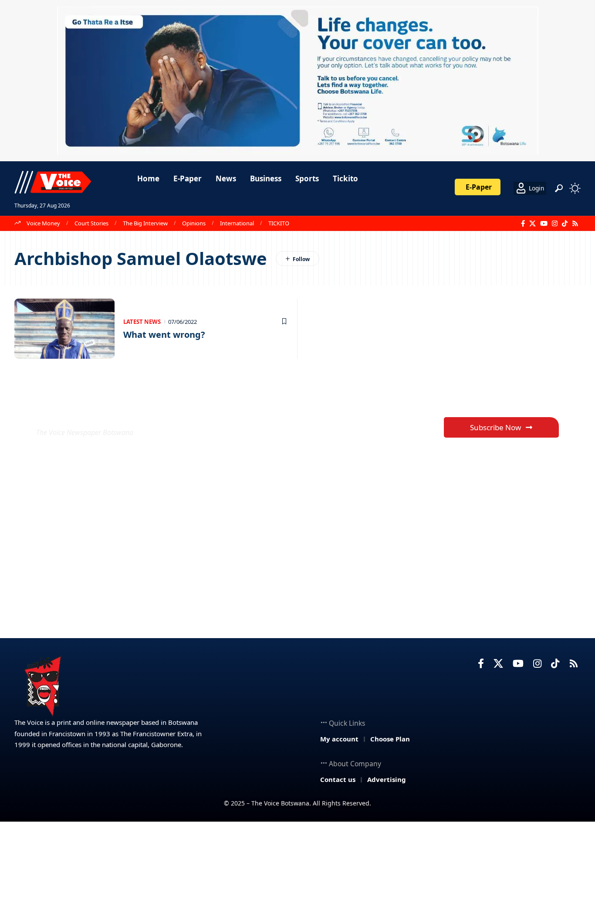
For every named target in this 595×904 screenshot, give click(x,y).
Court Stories (91, 223)
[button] (559, 188)
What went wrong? (164, 334)
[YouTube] (544, 223)
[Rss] (575, 223)
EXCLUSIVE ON (100, 411)
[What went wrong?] (64, 329)
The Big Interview (145, 223)
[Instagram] (555, 223)
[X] (532, 223)
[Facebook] (523, 223)
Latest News (142, 322)
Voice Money (43, 223)
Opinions (194, 223)
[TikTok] (565, 223)
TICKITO (278, 223)
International (237, 223)
